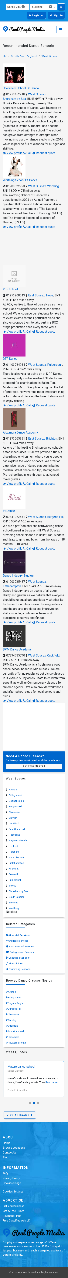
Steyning (13, 902)
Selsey (12, 885)
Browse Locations (14, 1147)
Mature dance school (21, 1066)
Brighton (51, 438)
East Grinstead (17, 829)
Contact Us (9, 1152)
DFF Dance (10, 358)
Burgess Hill (55, 517)
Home (6, 1143)
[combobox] (17, 7)
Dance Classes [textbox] (16, 6)
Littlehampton (12, 586)
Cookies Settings (13, 1191)
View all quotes (18, 1115)
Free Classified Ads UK (16, 1220)
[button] (30, 1103)
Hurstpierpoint (17, 857)
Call (28, 153)
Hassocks (14, 834)
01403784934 (15, 364)
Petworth (14, 874)
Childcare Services (18, 940)
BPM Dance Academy (17, 649)
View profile (14, 153)
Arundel (13, 789)
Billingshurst (15, 795)
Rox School (10, 289)
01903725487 (15, 581)
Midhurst (14, 868)
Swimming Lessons (19, 969)
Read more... (52, 1082)
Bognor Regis (16, 800)
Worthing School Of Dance (20, 180)
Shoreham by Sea (14, 99)
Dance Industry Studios (18, 575)
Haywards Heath (18, 840)
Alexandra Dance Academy (20, 432)
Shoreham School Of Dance (21, 88)
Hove (49, 295)
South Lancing (17, 897)
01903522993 (15, 186)
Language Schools (19, 957)
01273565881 (15, 438)
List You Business (13, 1206)
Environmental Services (21, 946)
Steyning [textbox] (41, 6)
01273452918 (15, 94)
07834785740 (15, 655)
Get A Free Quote (13, 1211)
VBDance (9, 511)
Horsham (14, 851)
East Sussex (36, 295)
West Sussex (50, 56)
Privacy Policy (11, 1178)
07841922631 (15, 517)
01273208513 (15, 295)
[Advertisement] (34, 246)
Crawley (13, 817)
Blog (5, 1157)
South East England (24, 56)
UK (5, 56)
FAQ (5, 1173)
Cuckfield (53, 655)
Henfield (13, 846)
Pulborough (54, 364)
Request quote (45, 153)
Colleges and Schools (22, 952)
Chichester (14, 812)
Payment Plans (12, 1216)
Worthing (53, 186)
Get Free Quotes (34, 766)
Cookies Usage (12, 1183)
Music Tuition (16, 963)
